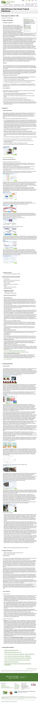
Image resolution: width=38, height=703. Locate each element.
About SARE (33, 3)
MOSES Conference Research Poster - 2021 (12, 652)
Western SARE (16, 688)
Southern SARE (16, 687)
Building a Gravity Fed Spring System (11, 661)
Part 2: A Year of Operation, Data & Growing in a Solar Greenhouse (17, 659)
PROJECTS (6, 4)
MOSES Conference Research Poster (11, 650)
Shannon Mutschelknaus (27, 28)
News (30, 3)
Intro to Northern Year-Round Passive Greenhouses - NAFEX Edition (17, 656)
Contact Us (23, 689)
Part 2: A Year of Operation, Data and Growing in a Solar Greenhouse (16, 352)
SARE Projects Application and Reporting (7, 687)
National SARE (16, 684)
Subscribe (22, 677)
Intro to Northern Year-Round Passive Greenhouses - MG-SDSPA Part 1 (18, 658)
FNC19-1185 (28, 18)
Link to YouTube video (8, 359)
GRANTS (22, 4)
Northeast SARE (16, 686)
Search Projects (3, 685)
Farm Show (6, 601)
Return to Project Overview (32, 668)
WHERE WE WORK (17, 4)
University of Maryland (5, 697)
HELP (36, 4)
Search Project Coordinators (5, 686)
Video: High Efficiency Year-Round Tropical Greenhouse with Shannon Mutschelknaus (17, 664)
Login (27, 3)
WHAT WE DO (11, 4)
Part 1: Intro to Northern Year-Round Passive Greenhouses (14, 350)
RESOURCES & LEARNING (29, 4)
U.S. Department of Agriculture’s (24, 697)
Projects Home (3, 684)
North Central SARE (17, 685)
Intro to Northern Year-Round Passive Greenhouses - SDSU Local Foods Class (19, 654)
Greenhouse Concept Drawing (8, 157)
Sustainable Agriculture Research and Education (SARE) (16, 696)
